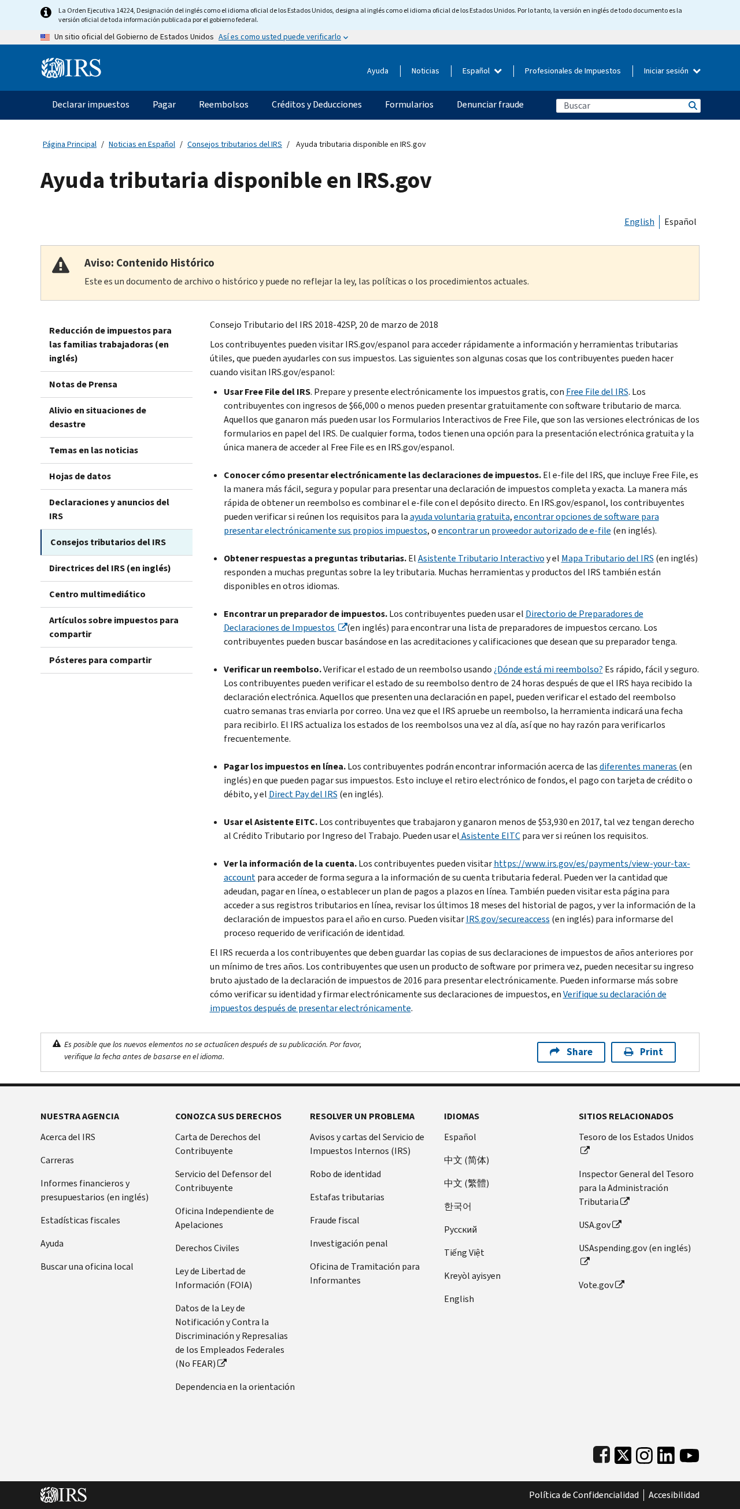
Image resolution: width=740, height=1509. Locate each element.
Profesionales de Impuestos (573, 70)
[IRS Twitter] (623, 1453)
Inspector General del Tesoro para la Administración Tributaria (636, 1188)
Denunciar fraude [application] (490, 104)
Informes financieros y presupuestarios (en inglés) (94, 1190)
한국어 (458, 1206)
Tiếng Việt (464, 1253)
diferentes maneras (639, 766)
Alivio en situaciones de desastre (97, 417)
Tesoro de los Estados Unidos (636, 1137)
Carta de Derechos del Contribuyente (218, 1144)
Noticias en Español (142, 144)
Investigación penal (349, 1243)
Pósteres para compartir (100, 660)
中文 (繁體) (466, 1183)
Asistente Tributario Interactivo (481, 558)
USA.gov (594, 1225)
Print (651, 1052)
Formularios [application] (409, 104)
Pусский (460, 1229)
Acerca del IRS (67, 1137)
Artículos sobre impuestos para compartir (114, 627)
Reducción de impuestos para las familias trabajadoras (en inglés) (110, 344)
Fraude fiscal (335, 1220)
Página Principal (70, 144)
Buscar (692, 105)
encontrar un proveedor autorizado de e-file (524, 530)
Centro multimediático (97, 594)
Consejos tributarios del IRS (234, 144)
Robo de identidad (345, 1174)
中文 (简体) (466, 1160)
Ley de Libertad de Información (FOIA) (213, 1278)
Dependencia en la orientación (235, 1387)
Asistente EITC (490, 836)
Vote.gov (596, 1285)
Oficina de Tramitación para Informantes (365, 1273)
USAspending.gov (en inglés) (635, 1248)
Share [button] (580, 1052)
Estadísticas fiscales (80, 1220)
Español (476, 70)
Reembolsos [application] (224, 104)
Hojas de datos (80, 476)
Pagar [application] (164, 104)
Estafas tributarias (347, 1197)
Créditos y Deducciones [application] (317, 104)
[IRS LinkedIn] (666, 1453)
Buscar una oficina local (87, 1266)
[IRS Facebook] (601, 1453)
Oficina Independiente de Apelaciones (224, 1218)
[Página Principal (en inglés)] (71, 63)
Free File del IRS (597, 392)
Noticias (425, 70)
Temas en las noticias (93, 450)
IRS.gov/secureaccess (508, 919)
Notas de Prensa (83, 384)
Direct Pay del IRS (303, 794)
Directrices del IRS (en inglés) (110, 568)
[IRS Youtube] (689, 1453)
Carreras (57, 1160)
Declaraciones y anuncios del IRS (109, 509)
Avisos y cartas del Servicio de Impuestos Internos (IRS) (367, 1144)
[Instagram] (644, 1453)
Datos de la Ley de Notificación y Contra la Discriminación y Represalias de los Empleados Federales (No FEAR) (231, 1336)
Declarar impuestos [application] (91, 104)
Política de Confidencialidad (584, 1495)
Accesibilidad (674, 1495)
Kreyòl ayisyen (472, 1276)
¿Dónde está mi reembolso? (548, 669)
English (639, 222)
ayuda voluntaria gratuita (460, 517)
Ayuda (377, 70)
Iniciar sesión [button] (667, 70)
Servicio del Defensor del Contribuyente (223, 1181)
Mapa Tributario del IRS (607, 558)
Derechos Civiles (207, 1248)
